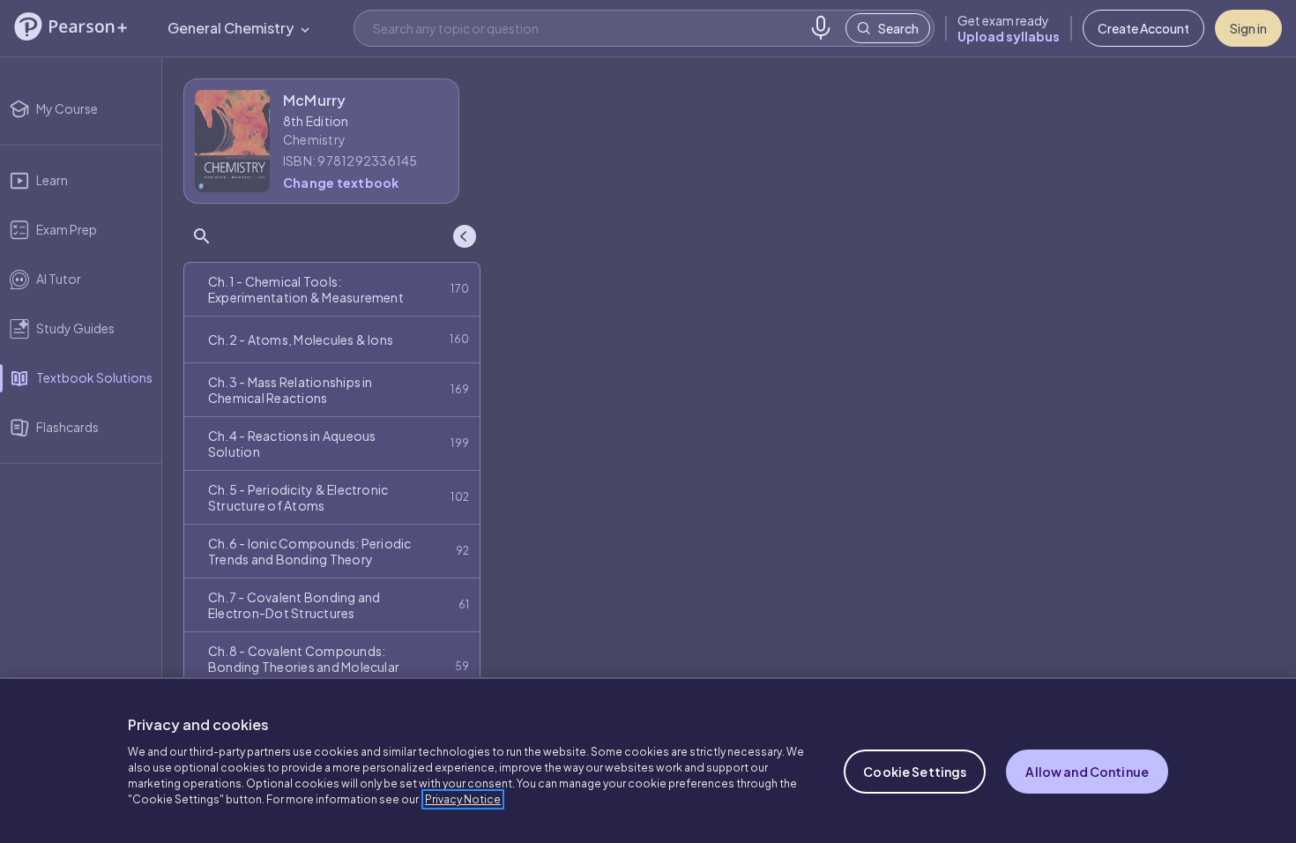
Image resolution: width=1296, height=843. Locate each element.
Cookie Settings (914, 772)
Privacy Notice (463, 799)
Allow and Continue (1087, 772)
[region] (648, 760)
